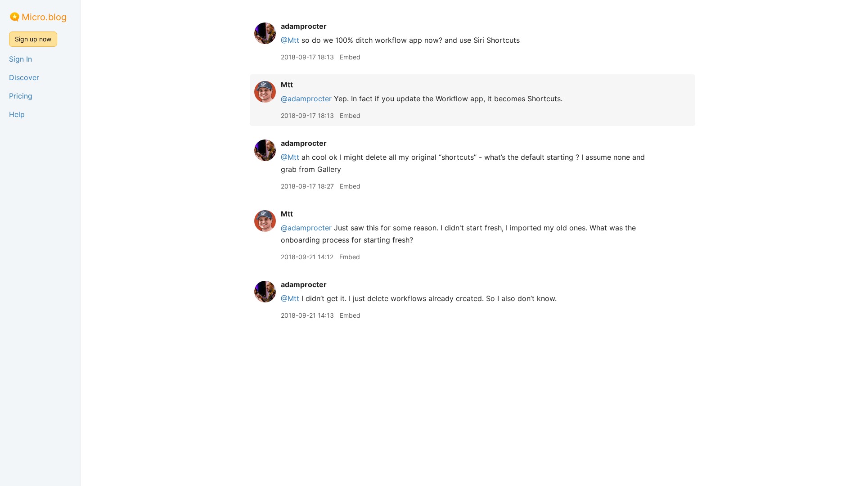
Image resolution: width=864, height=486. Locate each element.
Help (17, 114)
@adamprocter (306, 98)
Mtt (287, 84)
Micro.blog (44, 17)
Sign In (20, 58)
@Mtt (290, 40)
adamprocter (304, 26)
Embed (350, 57)
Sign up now (33, 39)
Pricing (20, 95)
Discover (24, 77)
